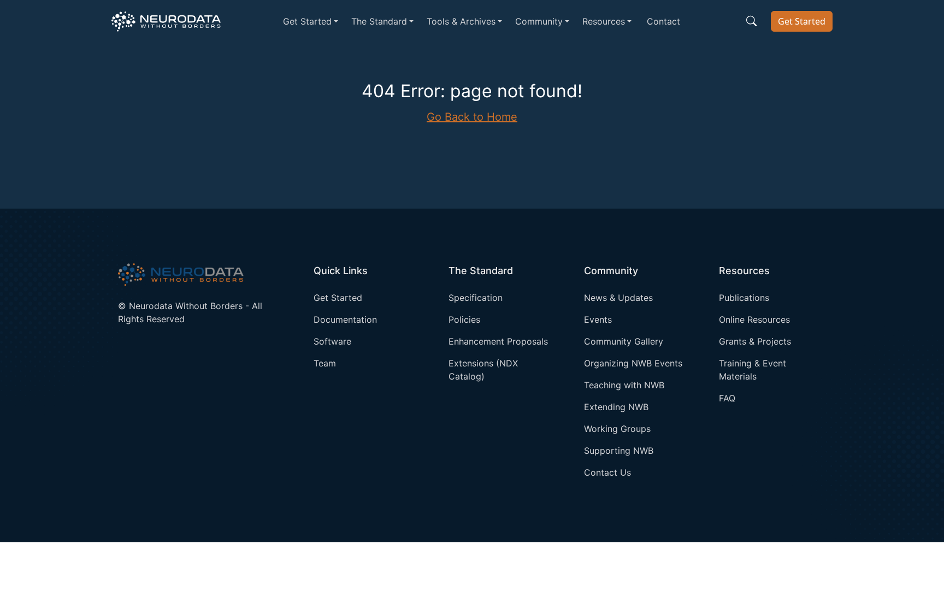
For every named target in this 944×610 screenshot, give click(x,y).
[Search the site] (751, 21)
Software (332, 341)
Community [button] (539, 21)
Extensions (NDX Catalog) (483, 370)
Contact (663, 21)
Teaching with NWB (624, 385)
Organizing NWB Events (633, 363)
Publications (744, 297)
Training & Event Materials (752, 370)
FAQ (727, 398)
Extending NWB (616, 406)
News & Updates (618, 297)
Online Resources (754, 319)
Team (325, 363)
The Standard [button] (379, 21)
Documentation (345, 319)
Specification (476, 297)
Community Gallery (623, 341)
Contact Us (607, 472)
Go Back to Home (472, 116)
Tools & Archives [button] (461, 21)
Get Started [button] (307, 21)
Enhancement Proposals (498, 341)
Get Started (801, 21)
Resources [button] (603, 21)
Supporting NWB (618, 450)
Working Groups (617, 428)
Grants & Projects (755, 341)
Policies (464, 319)
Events (598, 319)
